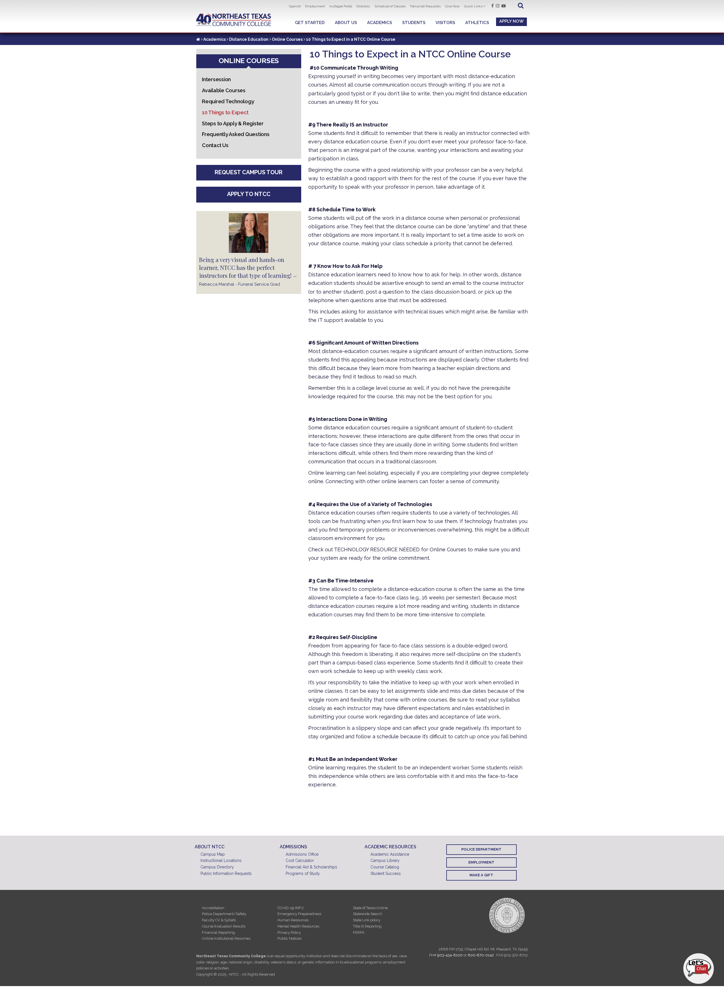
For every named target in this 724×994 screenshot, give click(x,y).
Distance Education (248, 39)
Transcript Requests (425, 6)
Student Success (385, 873)
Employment (315, 6)
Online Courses (287, 39)
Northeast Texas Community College (233, 20)
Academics (379, 22)
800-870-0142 (481, 955)
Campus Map (213, 854)
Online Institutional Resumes (226, 938)
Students (413, 22)
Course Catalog (384, 867)
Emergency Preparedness (299, 914)
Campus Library (385, 860)
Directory (363, 6)
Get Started (310, 22)
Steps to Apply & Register (233, 123)
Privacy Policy (289, 932)
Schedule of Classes (390, 6)
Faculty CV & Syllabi (219, 920)
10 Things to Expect (225, 112)
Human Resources (293, 920)
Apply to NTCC (248, 194)
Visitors (445, 22)
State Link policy (366, 920)
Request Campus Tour (249, 172)
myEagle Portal (340, 6)
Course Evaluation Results (223, 926)
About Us (346, 22)
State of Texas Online (370, 908)
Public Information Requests (226, 873)
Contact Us (215, 145)
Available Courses (223, 90)
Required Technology (228, 101)
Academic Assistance (389, 854)
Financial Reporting (218, 932)
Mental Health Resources (298, 926)
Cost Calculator (300, 860)
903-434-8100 (450, 955)
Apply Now (511, 21)
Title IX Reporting (367, 926)
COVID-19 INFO (290, 908)
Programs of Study (303, 873)
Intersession (216, 79)
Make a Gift (481, 875)
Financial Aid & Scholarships (311, 867)
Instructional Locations (221, 860)
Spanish (295, 6)
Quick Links (473, 6)
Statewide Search (367, 914)
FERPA (359, 932)
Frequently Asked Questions (236, 134)
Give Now (452, 6)
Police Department (481, 849)
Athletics (477, 22)
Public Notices (289, 938)
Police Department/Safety (224, 914)
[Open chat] (698, 968)
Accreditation (213, 908)
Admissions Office (302, 854)
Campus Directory (217, 867)
